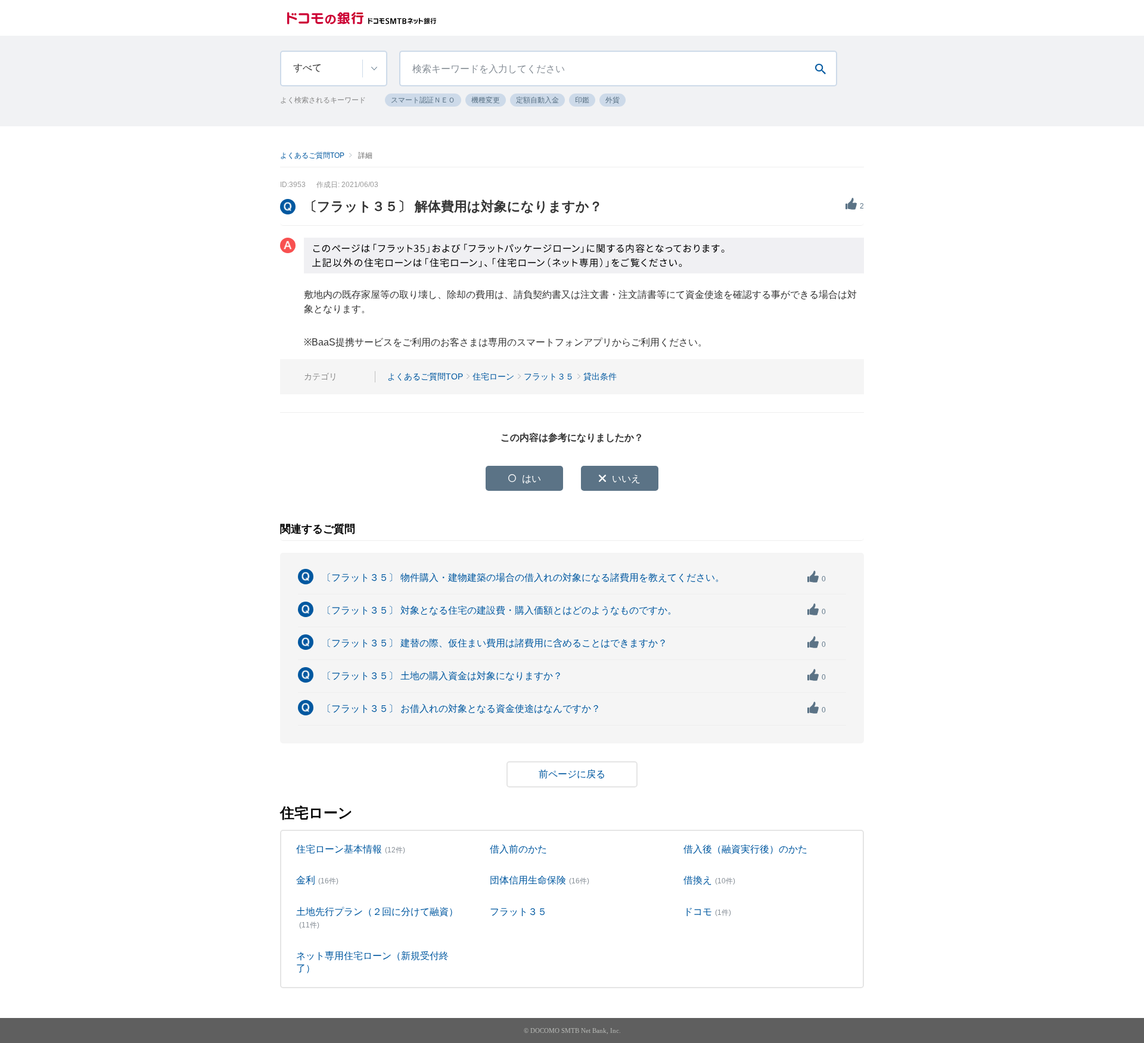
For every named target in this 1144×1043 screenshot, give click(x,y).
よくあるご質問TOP (312, 155)
